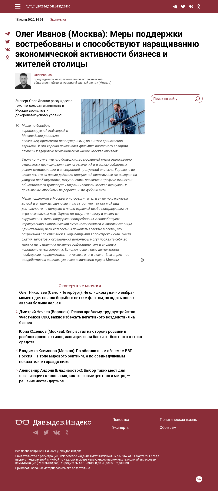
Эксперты (121, 427)
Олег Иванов (43, 75)
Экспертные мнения (80, 285)
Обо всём (168, 427)
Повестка (120, 419)
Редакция (122, 463)
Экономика (58, 19)
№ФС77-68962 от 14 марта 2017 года (133, 456)
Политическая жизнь (178, 419)
